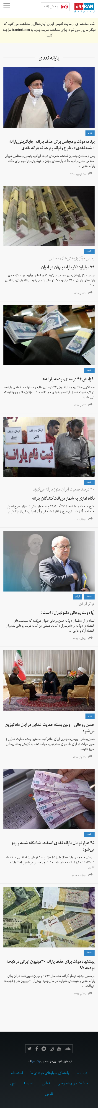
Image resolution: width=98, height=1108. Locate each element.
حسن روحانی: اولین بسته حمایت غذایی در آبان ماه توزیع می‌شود (50, 728)
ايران (90, 133)
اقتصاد (89, 251)
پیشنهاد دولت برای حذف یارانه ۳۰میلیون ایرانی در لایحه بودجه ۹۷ (50, 965)
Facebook (37, 1049)
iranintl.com (21, 30)
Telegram (44, 1049)
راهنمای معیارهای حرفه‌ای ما (49, 1073)
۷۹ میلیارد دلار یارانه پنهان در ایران (68, 267)
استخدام (17, 1073)
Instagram (51, 1049)
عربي (13, 1084)
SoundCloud (67, 1049)
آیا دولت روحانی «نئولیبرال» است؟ (68, 613)
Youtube (59, 1049)
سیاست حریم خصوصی (72, 1084)
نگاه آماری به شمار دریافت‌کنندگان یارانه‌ (63, 499)
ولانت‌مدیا (35, 1062)
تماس (46, 1084)
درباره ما (82, 1073)
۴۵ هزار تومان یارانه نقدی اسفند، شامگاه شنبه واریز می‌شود (53, 847)
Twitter (30, 1049)
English (29, 1084)
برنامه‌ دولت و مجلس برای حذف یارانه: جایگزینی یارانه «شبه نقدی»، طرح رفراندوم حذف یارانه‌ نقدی (52, 145)
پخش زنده (51, 7)
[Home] (82, 9)
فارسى (49, 1094)
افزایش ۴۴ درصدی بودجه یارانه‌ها (68, 379)
